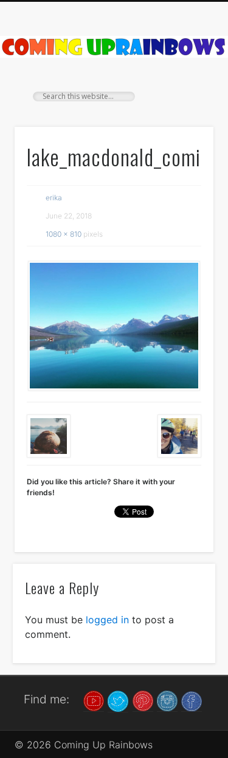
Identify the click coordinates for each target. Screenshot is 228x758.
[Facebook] (191, 700)
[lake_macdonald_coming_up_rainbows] (114, 326)
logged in (107, 620)
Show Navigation (184, 108)
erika (54, 197)
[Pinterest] (143, 700)
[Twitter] (118, 700)
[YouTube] (93, 700)
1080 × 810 (63, 234)
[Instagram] (167, 700)
